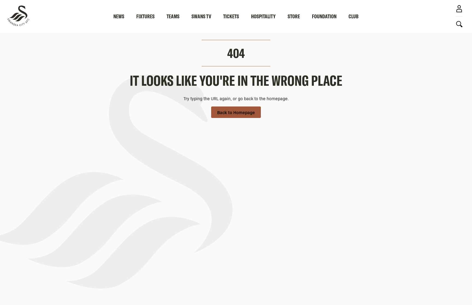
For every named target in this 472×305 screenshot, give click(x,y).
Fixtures (145, 16)
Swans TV (201, 16)
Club (354, 16)
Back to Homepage (236, 112)
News (118, 16)
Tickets (231, 16)
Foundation (324, 16)
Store (294, 16)
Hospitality (263, 16)
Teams (173, 16)
